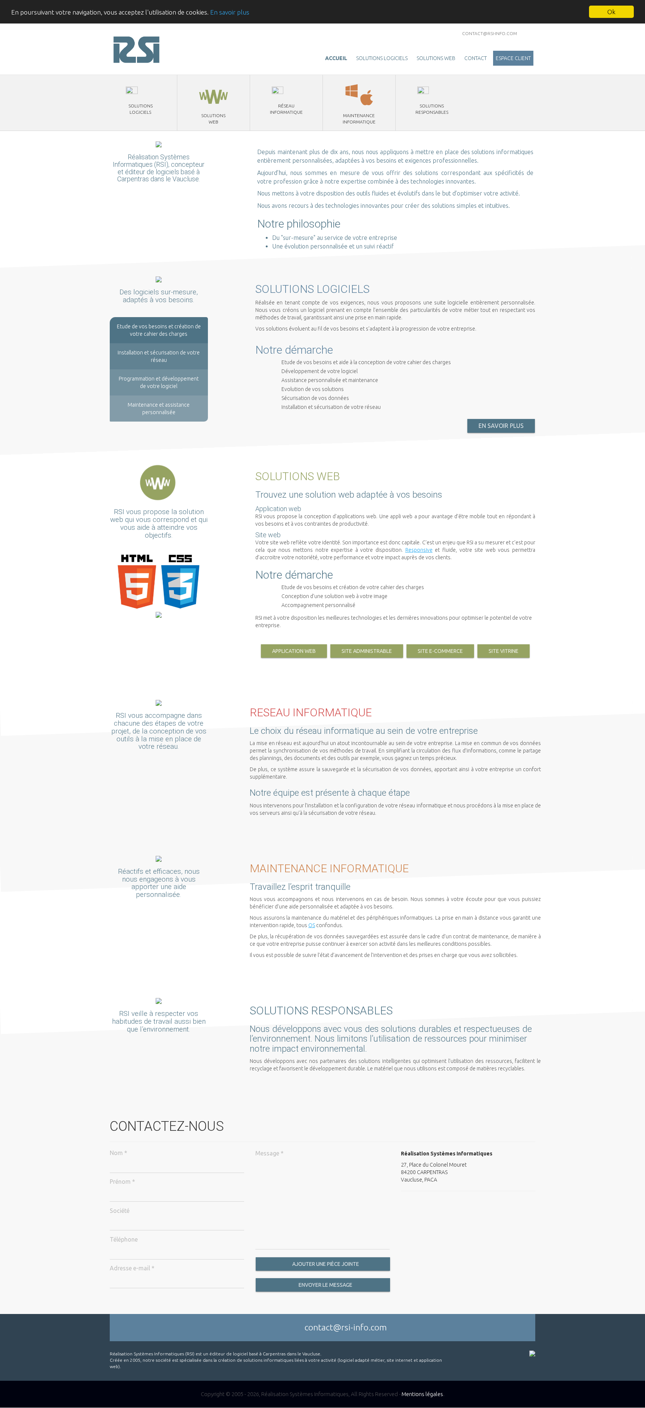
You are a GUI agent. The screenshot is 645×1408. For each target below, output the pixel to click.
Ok (611, 11)
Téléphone (124, 1239)
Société (120, 1210)
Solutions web (436, 58)
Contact (475, 58)
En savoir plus (229, 12)
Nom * (118, 1152)
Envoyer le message (324, 1285)
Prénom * (122, 1181)
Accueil (336, 58)
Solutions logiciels (382, 58)
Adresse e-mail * (132, 1268)
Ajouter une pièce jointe (325, 1264)
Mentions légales (422, 1394)
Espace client (513, 58)
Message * (269, 1153)
